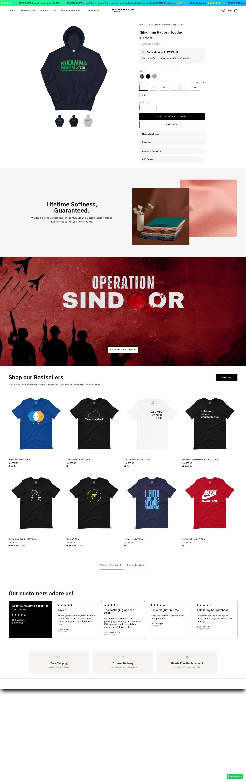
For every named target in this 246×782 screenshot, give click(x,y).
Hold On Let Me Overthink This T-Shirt (200, 460)
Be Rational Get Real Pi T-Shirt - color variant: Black (9, 545)
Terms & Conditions (39, 715)
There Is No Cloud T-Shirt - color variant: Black (67, 466)
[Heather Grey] (154, 76)
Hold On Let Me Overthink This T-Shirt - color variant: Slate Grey (188, 466)
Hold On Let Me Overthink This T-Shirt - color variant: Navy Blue (186, 466)
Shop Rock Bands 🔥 (78, 710)
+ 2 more (22, 545)
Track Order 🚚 (75, 715)
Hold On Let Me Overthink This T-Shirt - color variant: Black (183, 466)
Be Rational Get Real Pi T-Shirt (23, 539)
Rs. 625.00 (13, 463)
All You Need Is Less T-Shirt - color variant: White (128, 466)
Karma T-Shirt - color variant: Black (67, 545)
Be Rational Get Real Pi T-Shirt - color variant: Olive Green (17, 545)
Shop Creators (75, 701)
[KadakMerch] (123, 10)
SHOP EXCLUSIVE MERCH (123, 349)
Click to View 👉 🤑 (173, 3)
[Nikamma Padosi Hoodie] (59, 120)
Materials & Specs (150, 133)
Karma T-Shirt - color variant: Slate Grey (72, 545)
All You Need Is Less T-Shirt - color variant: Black (125, 466)
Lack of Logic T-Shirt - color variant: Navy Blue (125, 545)
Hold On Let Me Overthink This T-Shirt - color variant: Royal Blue (191, 466)
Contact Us (34, 701)
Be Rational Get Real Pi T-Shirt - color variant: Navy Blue (12, 545)
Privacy (32, 720)
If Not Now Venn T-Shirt (20, 460)
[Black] (148, 76)
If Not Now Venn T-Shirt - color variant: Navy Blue (9, 466)
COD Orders (147, 159)
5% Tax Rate (152, 25)
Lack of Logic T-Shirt (134, 539)
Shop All (72, 696)
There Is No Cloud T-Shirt (78, 460)
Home (142, 25)
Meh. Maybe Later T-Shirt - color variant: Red (183, 545)
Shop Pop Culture (77, 706)
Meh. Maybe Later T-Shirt (194, 539)
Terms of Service (37, 724)
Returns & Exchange (151, 151)
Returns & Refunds (39, 710)
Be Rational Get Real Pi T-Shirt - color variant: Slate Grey (14, 545)
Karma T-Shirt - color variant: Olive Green (75, 545)
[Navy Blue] (142, 76)
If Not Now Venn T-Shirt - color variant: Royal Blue (12, 466)
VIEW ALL (226, 377)
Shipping (146, 141)
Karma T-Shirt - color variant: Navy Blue (70, 545)
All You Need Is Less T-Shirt (137, 460)
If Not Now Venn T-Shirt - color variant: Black (14, 466)
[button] (28, 10)
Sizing (32, 706)
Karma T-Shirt (73, 539)
